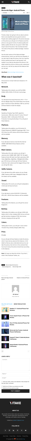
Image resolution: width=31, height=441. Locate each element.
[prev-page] (2, 351)
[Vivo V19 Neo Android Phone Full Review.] (5, 324)
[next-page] (28, 351)
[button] (2, 2)
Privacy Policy (25, 436)
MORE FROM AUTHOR (20, 304)
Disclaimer (19, 436)
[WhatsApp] (15, 271)
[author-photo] (15, 292)
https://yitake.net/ (15, 296)
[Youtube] (25, 430)
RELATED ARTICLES (7, 304)
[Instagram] (9, 430)
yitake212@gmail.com (18, 420)
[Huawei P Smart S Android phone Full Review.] (5, 338)
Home (3, 5)
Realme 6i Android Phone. (23, 277)
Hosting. (23, 417)
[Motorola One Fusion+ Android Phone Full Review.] (5, 331)
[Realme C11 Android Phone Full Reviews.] (5, 309)
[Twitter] (12, 271)
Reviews (7, 5)
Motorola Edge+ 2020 (17, 266)
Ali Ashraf (5, 12)
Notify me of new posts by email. (11, 388)
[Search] (29, 2)
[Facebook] (8, 271)
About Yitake (5, 436)
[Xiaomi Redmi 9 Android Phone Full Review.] (5, 345)
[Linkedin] (13, 430)
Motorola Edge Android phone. (16, 72)
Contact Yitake (12, 436)
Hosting (23, 439)
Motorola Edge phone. (6, 266)
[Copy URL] (22, 271)
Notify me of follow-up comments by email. (13, 386)
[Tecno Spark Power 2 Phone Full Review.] (5, 317)
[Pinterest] (17, 430)
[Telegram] (18, 271)
